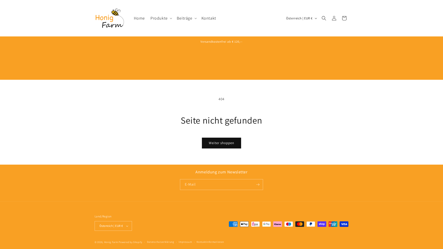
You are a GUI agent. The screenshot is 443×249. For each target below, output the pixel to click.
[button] (161, 18)
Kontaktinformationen (210, 241)
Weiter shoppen (221, 143)
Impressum (185, 241)
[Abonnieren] (258, 184)
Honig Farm (111, 242)
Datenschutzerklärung (160, 241)
